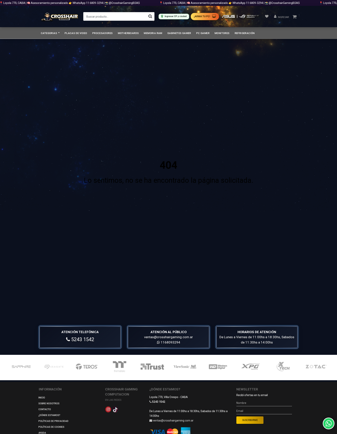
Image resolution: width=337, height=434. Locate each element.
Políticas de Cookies (51, 427)
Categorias (49, 33)
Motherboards (128, 33)
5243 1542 (82, 339)
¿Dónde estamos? (49, 415)
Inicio (41, 397)
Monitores (222, 33)
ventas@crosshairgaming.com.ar (168, 337)
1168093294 (170, 342)
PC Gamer (202, 33)
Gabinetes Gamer (179, 33)
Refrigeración (245, 33)
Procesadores (102, 33)
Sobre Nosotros (48, 403)
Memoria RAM (153, 33)
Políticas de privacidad (53, 421)
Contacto (44, 409)
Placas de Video (76, 33)
